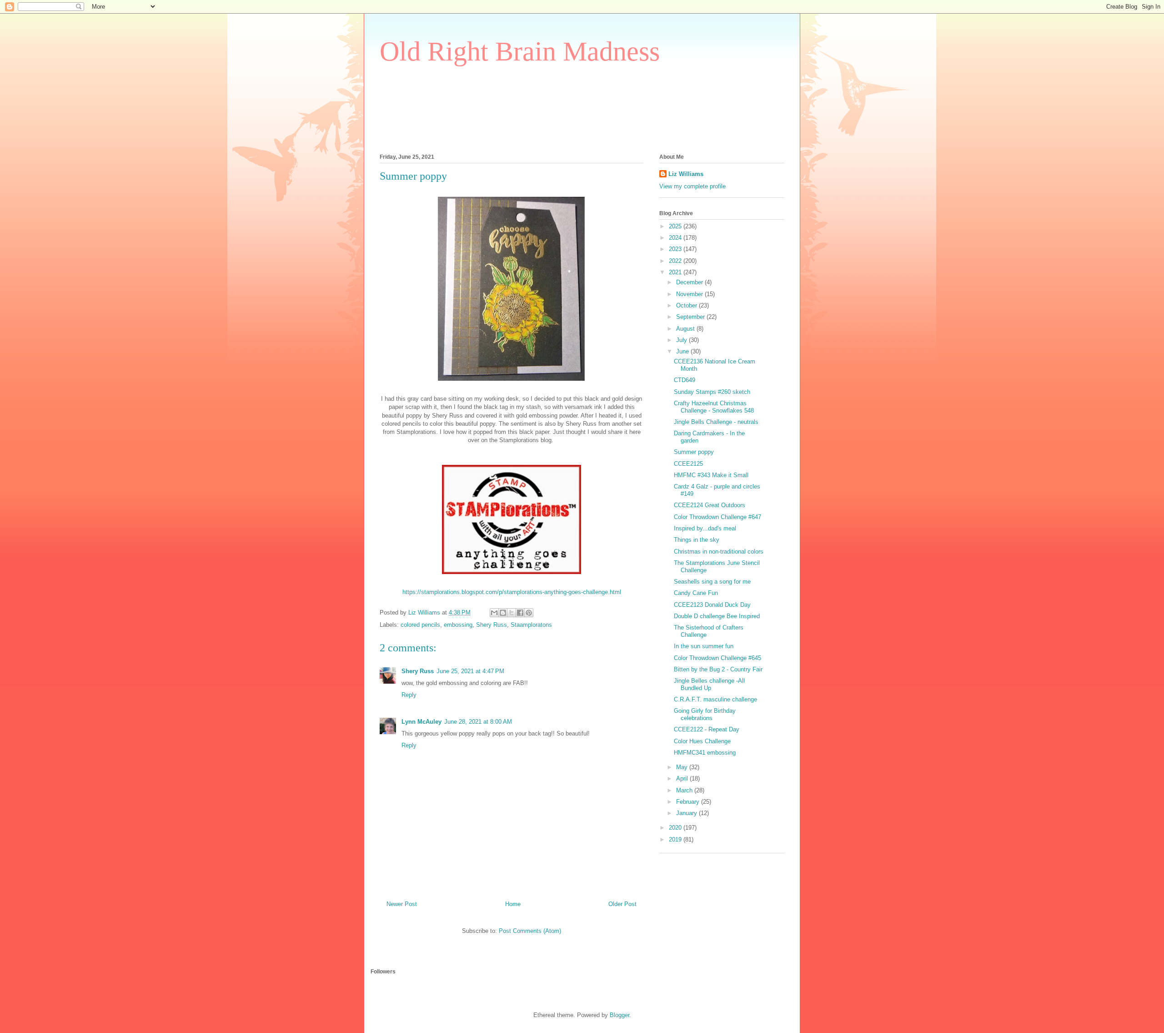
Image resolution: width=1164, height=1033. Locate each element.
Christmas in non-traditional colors (718, 551)
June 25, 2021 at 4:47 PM (470, 671)
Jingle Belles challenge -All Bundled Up (709, 684)
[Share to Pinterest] (528, 612)
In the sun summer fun (703, 646)
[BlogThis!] (502, 612)
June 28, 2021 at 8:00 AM (478, 721)
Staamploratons (531, 624)
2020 (676, 827)
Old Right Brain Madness (520, 51)
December (690, 282)
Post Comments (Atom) (530, 930)
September (691, 316)
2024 (676, 237)
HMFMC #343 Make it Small (711, 475)
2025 (676, 226)
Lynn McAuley (421, 721)
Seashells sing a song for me (712, 581)
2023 (676, 249)
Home (513, 904)
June (683, 351)
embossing (458, 624)
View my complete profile (692, 186)
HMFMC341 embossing (705, 752)
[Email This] (494, 612)
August (686, 328)
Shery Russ (491, 624)
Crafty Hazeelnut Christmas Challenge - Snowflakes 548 (714, 407)
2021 (676, 272)
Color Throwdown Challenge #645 (717, 658)
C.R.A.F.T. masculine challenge (715, 699)
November (690, 294)
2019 (676, 839)
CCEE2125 (688, 463)
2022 (676, 260)
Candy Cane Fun (696, 593)
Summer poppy (694, 451)
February (688, 801)
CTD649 (684, 380)
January (687, 813)
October (687, 305)
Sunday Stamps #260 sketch (712, 391)
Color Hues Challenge (702, 741)
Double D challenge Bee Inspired (717, 616)
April (683, 778)
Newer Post (401, 904)
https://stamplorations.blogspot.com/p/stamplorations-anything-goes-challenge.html (511, 592)
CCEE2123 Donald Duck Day (712, 604)
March (685, 790)
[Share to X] (511, 612)
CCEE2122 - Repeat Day (706, 729)
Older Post (622, 904)
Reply (408, 694)
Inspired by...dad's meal (705, 528)
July (682, 340)
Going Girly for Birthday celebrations (705, 714)
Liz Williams (685, 174)
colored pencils (420, 624)
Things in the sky (696, 539)
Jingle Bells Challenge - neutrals (716, 421)
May (682, 767)
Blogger (619, 1015)
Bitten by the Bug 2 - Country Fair (718, 669)
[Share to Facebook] (520, 612)
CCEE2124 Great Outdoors (709, 505)
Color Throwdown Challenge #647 (717, 517)
